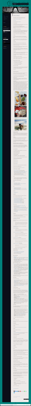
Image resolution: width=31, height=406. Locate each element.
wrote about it (22, 285)
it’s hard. (16, 159)
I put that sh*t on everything (19, 301)
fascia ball (15, 301)
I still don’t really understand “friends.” (16, 332)
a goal (25, 257)
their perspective (24, 183)
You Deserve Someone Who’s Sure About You (18, 201)
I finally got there (18, 297)
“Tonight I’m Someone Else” (16, 243)
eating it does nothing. (18, 315)
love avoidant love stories (23, 205)
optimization (18, 189)
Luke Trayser (16, 253)
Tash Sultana (18, 90)
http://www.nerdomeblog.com (15, 388)
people (21, 332)
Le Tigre (15, 90)
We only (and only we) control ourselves (17, 187)
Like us (4, 22)
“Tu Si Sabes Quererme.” (20, 284)
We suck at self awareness (16, 170)
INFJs (17, 211)
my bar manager (18, 205)
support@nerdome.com (5, 48)
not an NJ (21, 167)
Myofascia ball (15, 271)
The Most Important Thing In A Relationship (18, 199)
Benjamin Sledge (22, 251)
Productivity (19, 396)
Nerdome (14, 3)
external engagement (24, 188)
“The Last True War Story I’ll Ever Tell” (17, 251)
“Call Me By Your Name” (16, 237)
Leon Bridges (20, 285)
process (19, 209)
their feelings (21, 183)
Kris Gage (15, 20)
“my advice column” (24, 207)
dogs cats (16, 269)
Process (14, 189)
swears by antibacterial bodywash (22, 313)
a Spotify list (26, 284)
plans (16, 189)
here (14, 207)
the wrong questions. (22, 174)
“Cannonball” (16, 284)
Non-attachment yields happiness (17, 184)
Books (17, 396)
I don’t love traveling (21, 207)
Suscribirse (5, 26)
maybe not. (17, 162)
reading (20, 189)
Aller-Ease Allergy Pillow (16, 267)
